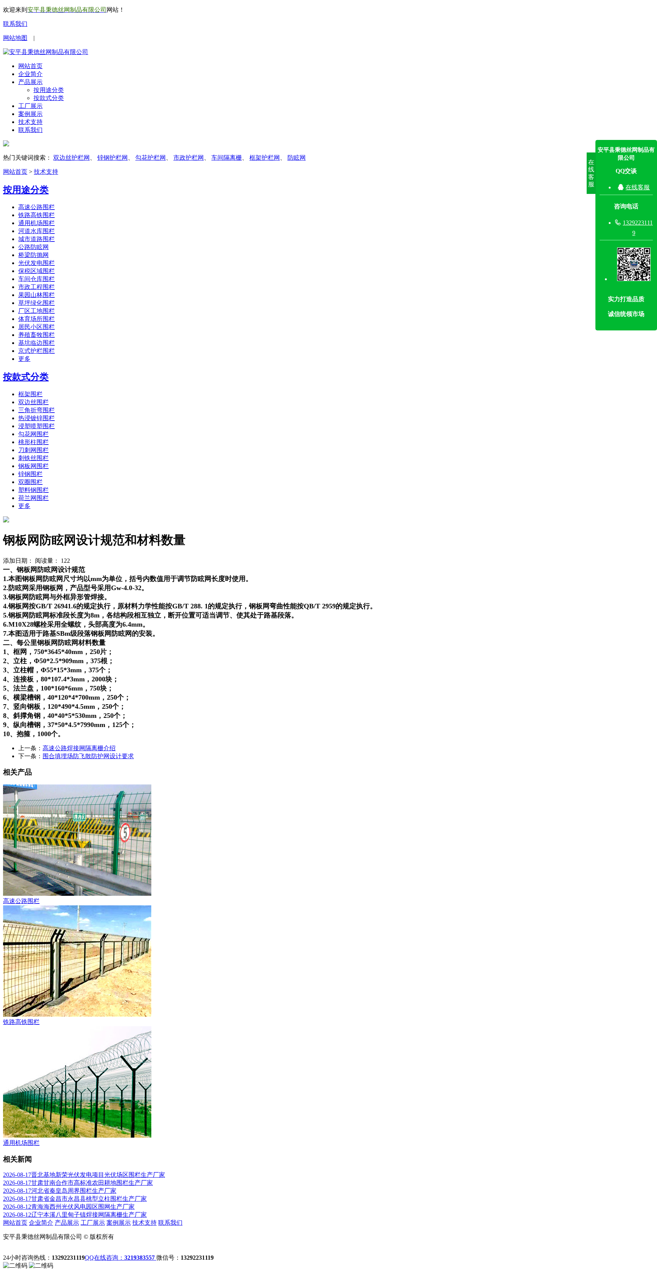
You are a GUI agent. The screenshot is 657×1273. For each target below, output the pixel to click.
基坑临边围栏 (36, 343)
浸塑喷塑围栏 (36, 426)
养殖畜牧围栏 (36, 335)
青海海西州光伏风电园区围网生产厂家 (69, 1206)
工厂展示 (30, 106)
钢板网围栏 (33, 466)
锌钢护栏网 (112, 157)
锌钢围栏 (30, 474)
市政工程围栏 (36, 287)
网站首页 (30, 66)
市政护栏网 (188, 157)
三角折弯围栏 (36, 410)
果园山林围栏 (36, 295)
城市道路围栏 (36, 239)
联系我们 (15, 24)
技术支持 (30, 122)
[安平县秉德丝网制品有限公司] (45, 52)
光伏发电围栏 (36, 263)
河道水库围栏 (36, 231)
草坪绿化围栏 (36, 303)
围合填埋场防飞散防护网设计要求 (88, 756)
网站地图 (15, 38)
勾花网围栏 (33, 434)
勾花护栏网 (150, 157)
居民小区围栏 (36, 327)
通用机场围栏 (36, 223)
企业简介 (30, 74)
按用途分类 (48, 90)
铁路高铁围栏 (36, 215)
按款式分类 (48, 98)
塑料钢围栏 (33, 490)
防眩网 (296, 157)
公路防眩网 (33, 247)
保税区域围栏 (36, 271)
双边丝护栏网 (71, 157)
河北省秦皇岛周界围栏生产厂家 (59, 1190)
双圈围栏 (30, 482)
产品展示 (30, 82)
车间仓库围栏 (36, 279)
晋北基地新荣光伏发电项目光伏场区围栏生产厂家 (84, 1174)
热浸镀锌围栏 (36, 418)
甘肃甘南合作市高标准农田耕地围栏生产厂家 (78, 1182)
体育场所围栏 (36, 319)
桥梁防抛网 (33, 255)
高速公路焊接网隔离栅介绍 (79, 748)
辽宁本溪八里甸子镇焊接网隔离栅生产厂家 (75, 1214)
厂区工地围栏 (36, 311)
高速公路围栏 (36, 207)
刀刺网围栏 (33, 450)
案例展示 (30, 114)
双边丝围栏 (33, 402)
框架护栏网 (264, 157)
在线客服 (637, 187)
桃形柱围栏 (33, 442)
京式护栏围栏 (36, 351)
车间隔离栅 (226, 157)
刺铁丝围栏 (33, 458)
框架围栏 (30, 394)
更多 (24, 359)
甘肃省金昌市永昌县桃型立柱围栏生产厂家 (75, 1198)
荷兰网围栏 (33, 498)
